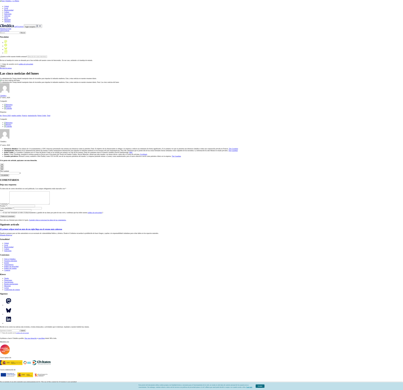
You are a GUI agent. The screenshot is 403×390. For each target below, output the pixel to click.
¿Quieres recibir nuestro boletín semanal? (13, 56)
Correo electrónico (7, 208)
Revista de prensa (6, 68)
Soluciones (7, 14)
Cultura (6, 12)
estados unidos (16, 115)
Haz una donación (31, 338)
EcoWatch (143, 154)
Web (1, 210)
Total (48, 115)
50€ (2, 169)
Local (6, 8)
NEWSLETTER (5, 29)
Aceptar (260, 386)
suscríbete (41, 338)
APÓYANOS (19, 27)
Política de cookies (10, 268)
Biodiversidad (8, 10)
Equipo (6, 263)
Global (6, 6)
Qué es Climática (10, 259)
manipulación (32, 115)
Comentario (4, 204)
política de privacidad (26, 64)
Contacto (7, 270)
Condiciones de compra (12, 290)
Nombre (3, 206)
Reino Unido (41, 115)
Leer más (249, 387)
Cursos (6, 288)
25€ (2, 167)
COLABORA (4, 175)
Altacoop (7, 16)
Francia (24, 115)
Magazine (7, 19)
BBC (131, 152)
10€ (2, 164)
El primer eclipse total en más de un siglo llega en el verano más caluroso (31, 229)
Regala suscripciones (11, 284)
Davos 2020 (7, 115)
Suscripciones (8, 282)
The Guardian (233, 149)
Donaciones (8, 280)
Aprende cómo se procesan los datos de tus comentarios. (47, 220)
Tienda (6, 278)
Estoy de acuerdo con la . (17, 64)
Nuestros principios (10, 261)
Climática (3, 96)
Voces (6, 18)
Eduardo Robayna (6, 235)
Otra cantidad (4, 171)
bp (1, 115)
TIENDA (7, 21)
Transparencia (8, 264)
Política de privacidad (11, 266)
